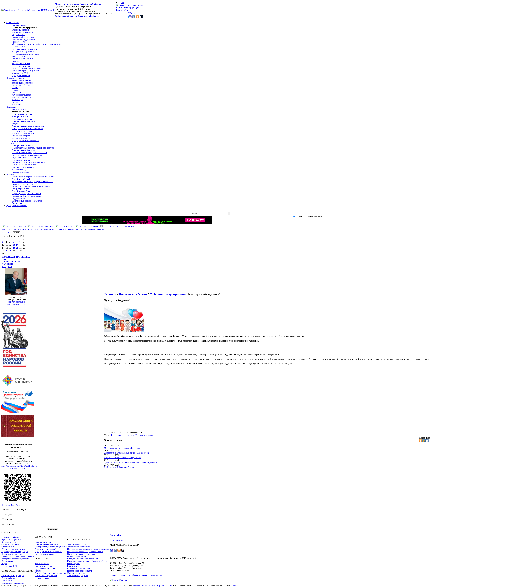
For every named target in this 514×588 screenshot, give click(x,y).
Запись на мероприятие (22, 83)
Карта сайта (115, 535)
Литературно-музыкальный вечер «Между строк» (127, 453)
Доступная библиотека (22, 59)
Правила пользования (22, 119)
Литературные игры (21, 189)
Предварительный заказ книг (25, 140)
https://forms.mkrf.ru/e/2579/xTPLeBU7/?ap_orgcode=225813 (19, 467)
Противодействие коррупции (25, 54)
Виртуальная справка (21, 136)
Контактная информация (127, 8)
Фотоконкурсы (18, 104)
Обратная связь (117, 540)
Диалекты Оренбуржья (11, 505)
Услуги (15, 124)
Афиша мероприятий (21, 80)
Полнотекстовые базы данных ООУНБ (29, 152)
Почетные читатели (21, 66)
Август (9, 233)
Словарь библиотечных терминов (27, 128)
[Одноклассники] (137, 17)
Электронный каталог (22, 116)
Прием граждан (19, 46)
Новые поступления (21, 160)
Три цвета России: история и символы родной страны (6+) (131, 462)
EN (122, 2)
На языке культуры (144, 435)
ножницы (9, 524)
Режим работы (122, 10)
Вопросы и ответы (43, 566)
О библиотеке (12, 22)
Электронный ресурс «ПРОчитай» (28, 201)
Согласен (236, 586)
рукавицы (9, 519)
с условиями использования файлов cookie (152, 586)
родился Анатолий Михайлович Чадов (16, 303)
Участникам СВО (20, 73)
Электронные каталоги (22, 145)
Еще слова (52, 529)
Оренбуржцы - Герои (21, 191)
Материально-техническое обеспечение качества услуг (37, 44)
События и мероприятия (168, 294)
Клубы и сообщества (21, 95)
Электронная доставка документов (28, 126)
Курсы (15, 90)
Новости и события (15, 78)
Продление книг (66, 226)
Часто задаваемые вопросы (24, 114)
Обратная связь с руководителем (26, 68)
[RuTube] (141, 17)
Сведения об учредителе (23, 37)
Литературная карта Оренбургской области (31, 186)
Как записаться (19, 109)
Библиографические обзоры (24, 165)
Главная (110, 294)
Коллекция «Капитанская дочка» (27, 196)
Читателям (11, 107)
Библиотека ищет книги (23, 133)
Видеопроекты (18, 198)
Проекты (10, 174)
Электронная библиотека (23, 121)
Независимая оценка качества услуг (28, 49)
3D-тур (131, 13)
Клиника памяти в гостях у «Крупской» (122, 457)
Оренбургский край (21, 179)
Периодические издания (23, 167)
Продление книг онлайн (23, 131)
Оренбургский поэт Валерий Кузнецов (122, 448)
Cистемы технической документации (29, 162)
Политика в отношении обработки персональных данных (136, 575)
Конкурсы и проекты (21, 97)
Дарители (16, 61)
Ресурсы (10, 143)
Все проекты (17, 203)
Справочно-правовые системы (26, 157)
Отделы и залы (18, 34)
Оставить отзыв (42, 578)
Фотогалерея (17, 99)
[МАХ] (130, 17)
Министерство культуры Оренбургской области (78, 4)
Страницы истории (20, 30)
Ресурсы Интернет (20, 172)
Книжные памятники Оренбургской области (32, 181)
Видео (15, 102)
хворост (8, 514)
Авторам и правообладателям (25, 71)
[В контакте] (133, 17)
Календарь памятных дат (23, 184)
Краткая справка (19, 25)
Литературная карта (76, 573)
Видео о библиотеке (21, 63)
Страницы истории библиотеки (26, 193)
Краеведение (73, 566)
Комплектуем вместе (21, 138)
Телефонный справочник (23, 51)
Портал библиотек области (79, 571)
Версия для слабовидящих (130, 5)
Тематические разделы (22, 169)
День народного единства (122, 435)
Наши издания (73, 563)
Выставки (16, 92)
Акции (15, 87)
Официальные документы (24, 39)
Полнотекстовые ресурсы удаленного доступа (33, 148)
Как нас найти (18, 56)
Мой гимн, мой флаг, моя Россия (119, 467)
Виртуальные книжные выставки (27, 155)
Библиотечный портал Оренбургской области (77, 16)
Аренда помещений (21, 75)
